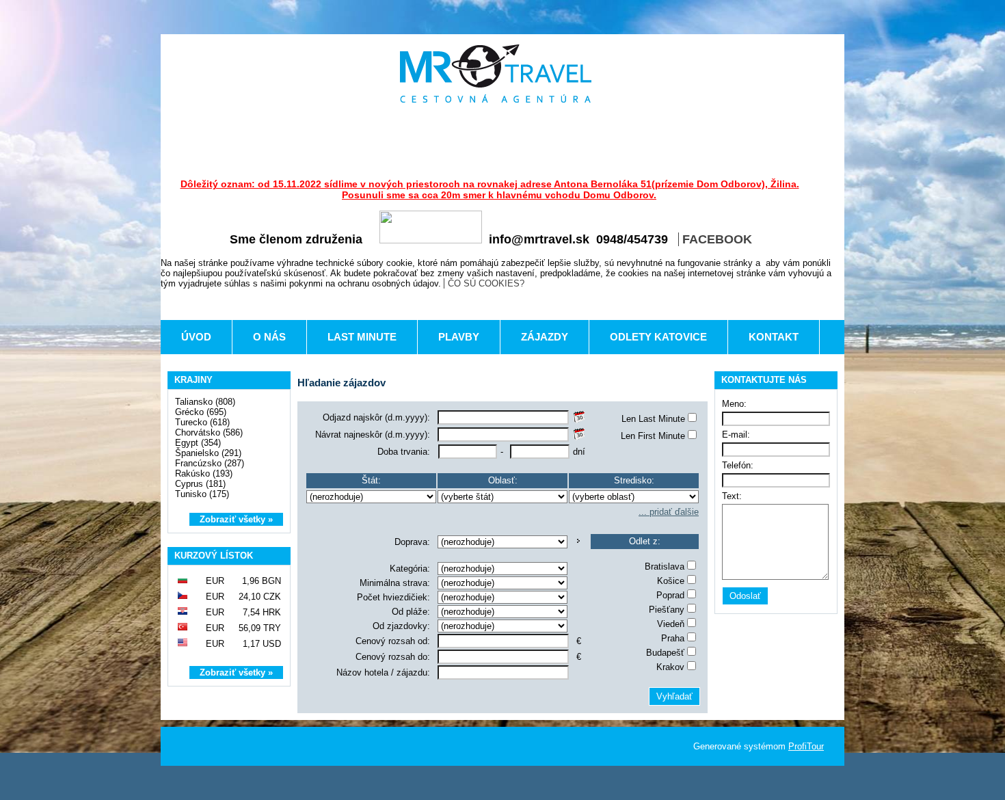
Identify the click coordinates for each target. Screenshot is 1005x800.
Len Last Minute (653, 419)
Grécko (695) (200, 412)
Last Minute (362, 337)
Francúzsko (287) (209, 463)
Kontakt (774, 337)
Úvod (196, 337)
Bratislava (664, 566)
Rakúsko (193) (203, 473)
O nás (269, 337)
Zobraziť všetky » (236, 519)
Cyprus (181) (200, 484)
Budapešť (665, 653)
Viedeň (670, 624)
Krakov (670, 667)
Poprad (670, 595)
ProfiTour (806, 746)
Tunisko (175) (202, 494)
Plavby (458, 337)
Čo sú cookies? (486, 283)
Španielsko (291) (208, 453)
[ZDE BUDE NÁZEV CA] (495, 73)
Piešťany (666, 609)
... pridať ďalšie (669, 512)
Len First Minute (653, 436)
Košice (670, 581)
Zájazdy (544, 337)
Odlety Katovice (658, 337)
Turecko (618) (202, 422)
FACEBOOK (717, 239)
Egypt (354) (198, 443)
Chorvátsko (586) (209, 432)
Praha (672, 638)
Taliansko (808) (205, 402)
